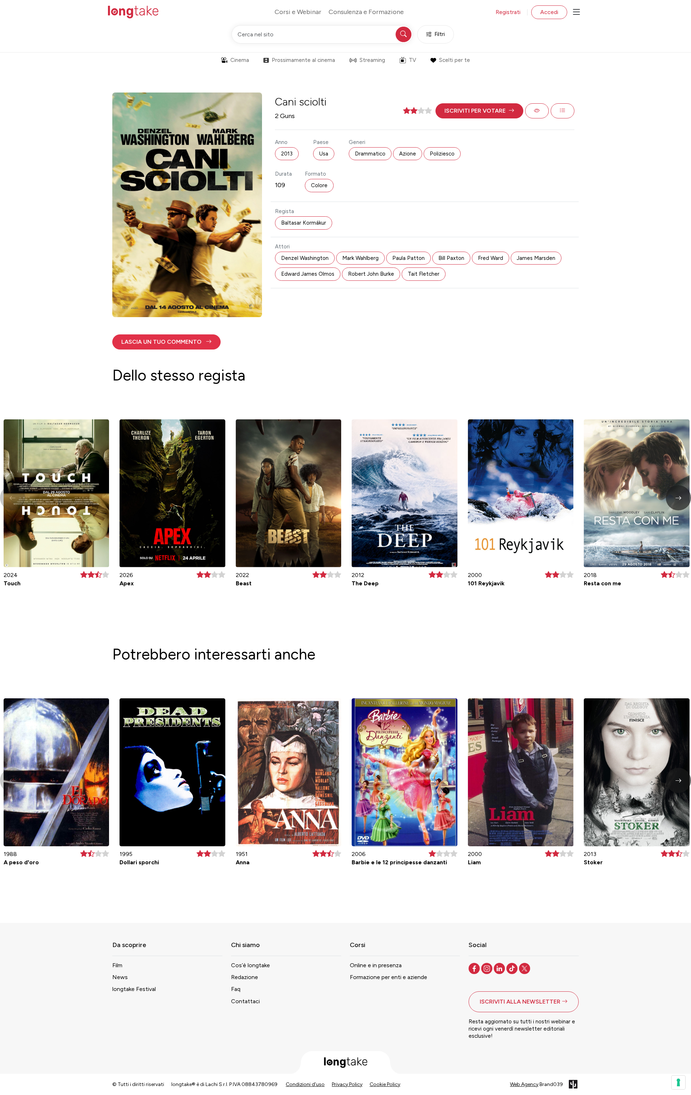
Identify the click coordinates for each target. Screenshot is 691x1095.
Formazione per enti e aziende (388, 977)
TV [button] (412, 60)
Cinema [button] (239, 60)
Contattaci (245, 1001)
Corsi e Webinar (298, 12)
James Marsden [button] (536, 258)
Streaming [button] (372, 60)
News (120, 977)
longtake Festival (134, 989)
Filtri (439, 34)
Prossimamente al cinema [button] (303, 60)
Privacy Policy (347, 1084)
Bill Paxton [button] (451, 258)
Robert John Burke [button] (371, 274)
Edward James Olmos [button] (307, 274)
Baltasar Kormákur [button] (303, 223)
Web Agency (524, 1084)
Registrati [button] (508, 12)
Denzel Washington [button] (305, 258)
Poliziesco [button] (442, 153)
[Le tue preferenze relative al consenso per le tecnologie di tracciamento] (678, 1082)
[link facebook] (475, 968)
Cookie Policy (385, 1084)
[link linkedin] (500, 968)
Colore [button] (319, 185)
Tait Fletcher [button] (423, 274)
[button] (479, 110)
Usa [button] (323, 153)
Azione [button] (407, 153)
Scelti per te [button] (454, 60)
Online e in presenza (376, 965)
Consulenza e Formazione (366, 12)
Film (117, 965)
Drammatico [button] (370, 153)
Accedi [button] (549, 12)
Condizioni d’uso (305, 1084)
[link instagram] (487, 968)
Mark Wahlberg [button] (360, 258)
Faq (235, 989)
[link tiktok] (512, 968)
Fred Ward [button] (490, 258)
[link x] (525, 968)
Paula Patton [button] (408, 258)
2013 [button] (287, 153)
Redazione (244, 977)
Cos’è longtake (250, 965)
